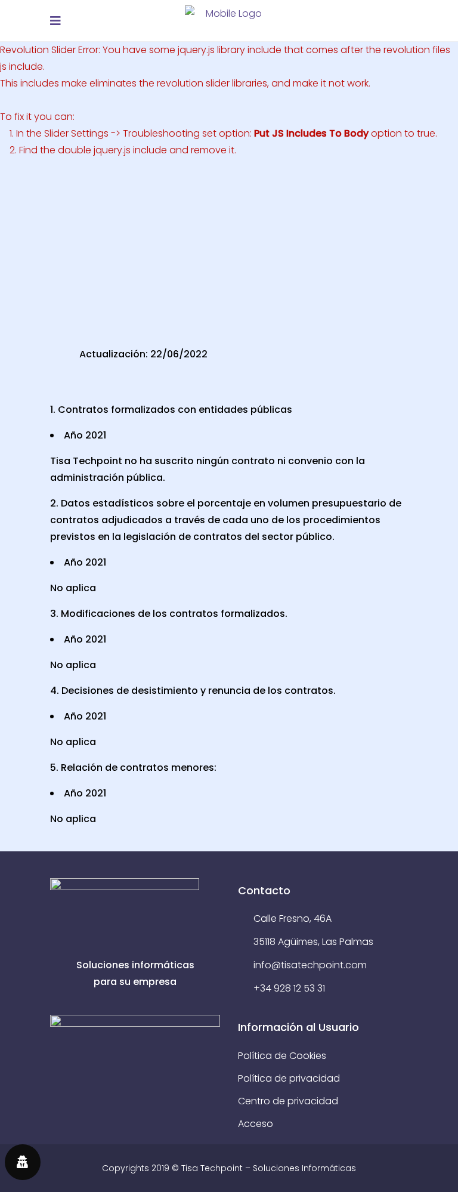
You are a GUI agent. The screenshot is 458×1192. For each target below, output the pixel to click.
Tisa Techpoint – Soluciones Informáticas (268, 1168)
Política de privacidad (289, 1078)
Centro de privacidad (288, 1101)
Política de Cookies (282, 1056)
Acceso (255, 1124)
